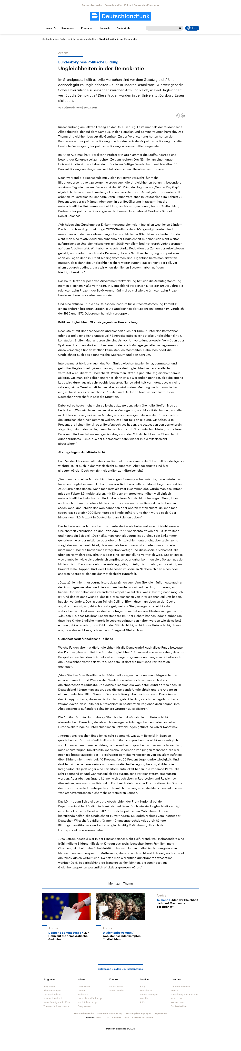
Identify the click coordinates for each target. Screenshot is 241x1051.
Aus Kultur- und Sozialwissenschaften (76, 38)
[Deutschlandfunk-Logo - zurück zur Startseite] (120, 16)
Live (194, 28)
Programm (87, 28)
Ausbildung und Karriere (184, 994)
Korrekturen (177, 1002)
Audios (81, 990)
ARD (98, 1017)
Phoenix (116, 1017)
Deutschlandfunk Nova (146, 5)
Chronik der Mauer (142, 1017)
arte (126, 1017)
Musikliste (145, 998)
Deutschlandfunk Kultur (118, 5)
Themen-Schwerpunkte (56, 1006)
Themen (48, 28)
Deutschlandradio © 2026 (120, 1028)
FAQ (142, 986)
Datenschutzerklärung (109, 1013)
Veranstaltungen (149, 994)
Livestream (84, 986)
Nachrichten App (87, 1002)
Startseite (47, 38)
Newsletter (146, 990)
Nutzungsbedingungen (138, 1013)
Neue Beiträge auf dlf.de (56, 1002)
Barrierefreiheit (179, 1006)
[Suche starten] (180, 28)
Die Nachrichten (52, 994)
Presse (174, 990)
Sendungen (67, 28)
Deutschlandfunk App (90, 998)
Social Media (116, 990)
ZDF (106, 1017)
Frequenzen (84, 1006)
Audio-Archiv (124, 28)
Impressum (161, 1013)
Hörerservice (116, 986)
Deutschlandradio (92, 5)
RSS (142, 1002)
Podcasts (105, 28)
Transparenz (177, 998)
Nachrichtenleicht (53, 998)
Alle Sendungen (52, 990)
